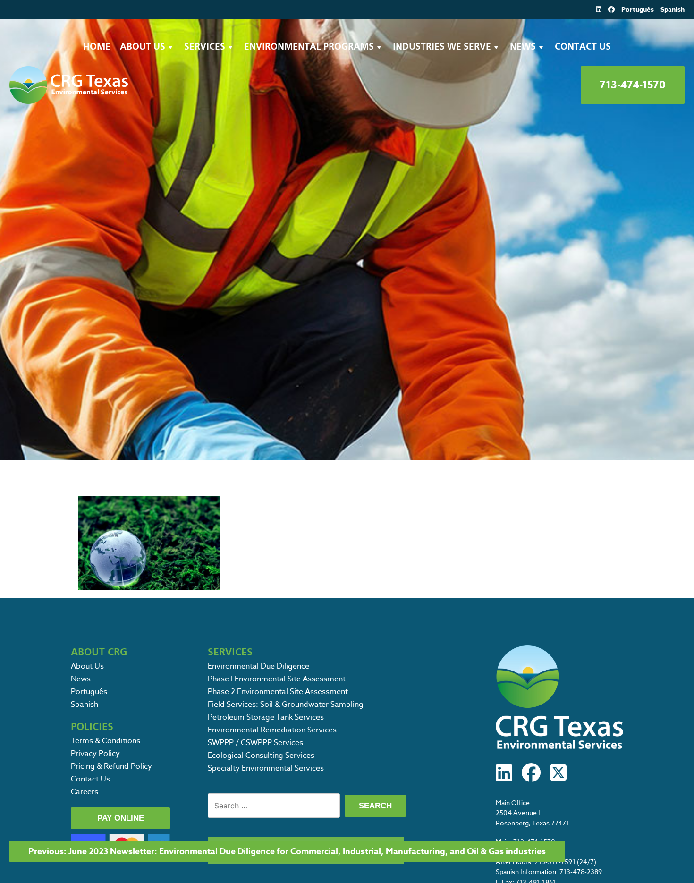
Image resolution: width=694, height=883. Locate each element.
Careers (84, 792)
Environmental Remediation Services (272, 730)
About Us (142, 47)
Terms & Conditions (105, 741)
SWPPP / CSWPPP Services (255, 742)
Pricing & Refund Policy (111, 766)
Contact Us (583, 47)
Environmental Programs (309, 47)
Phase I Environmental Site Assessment (277, 679)
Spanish (672, 10)
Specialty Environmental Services (266, 768)
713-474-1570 (633, 85)
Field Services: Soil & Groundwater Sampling (286, 704)
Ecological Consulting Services (261, 755)
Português (637, 10)
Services (204, 47)
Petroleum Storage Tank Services (266, 717)
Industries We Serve (442, 47)
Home (96, 47)
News (523, 47)
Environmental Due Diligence (258, 666)
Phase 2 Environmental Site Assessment (278, 691)
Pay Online (120, 818)
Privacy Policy (95, 753)
